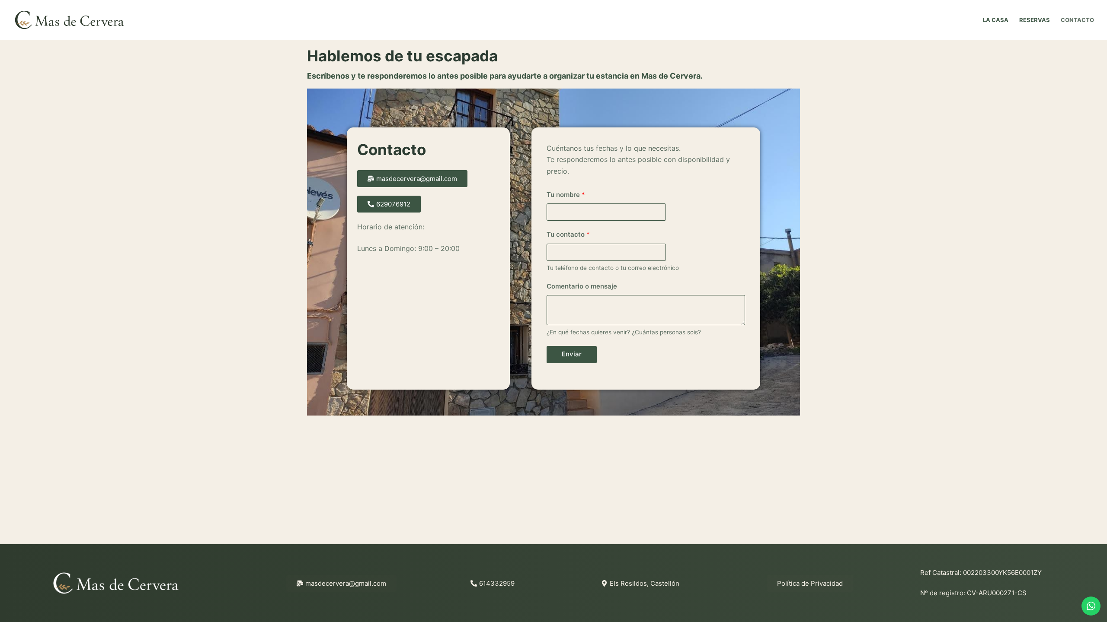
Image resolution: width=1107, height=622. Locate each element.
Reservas (1034, 19)
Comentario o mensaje (582, 286)
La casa (995, 19)
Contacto (1077, 19)
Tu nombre (566, 194)
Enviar (572, 354)
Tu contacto (568, 234)
